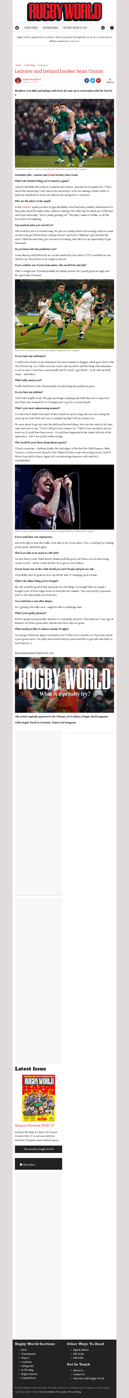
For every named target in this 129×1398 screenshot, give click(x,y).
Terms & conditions (46, 1392)
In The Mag (29, 65)
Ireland (51, 175)
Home (18, 65)
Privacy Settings (74, 1392)
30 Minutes (43, 65)
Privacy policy (61, 1392)
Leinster (26, 207)
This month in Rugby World (38, 1149)
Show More (28, 1164)
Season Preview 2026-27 (34, 1125)
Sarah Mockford (31, 79)
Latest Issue (30, 1069)
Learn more (74, 41)
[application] (64, 685)
